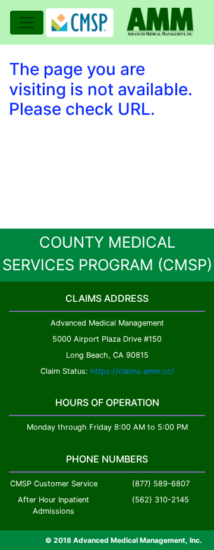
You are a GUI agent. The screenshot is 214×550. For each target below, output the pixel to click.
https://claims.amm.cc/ (132, 371)
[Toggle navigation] (26, 23)
